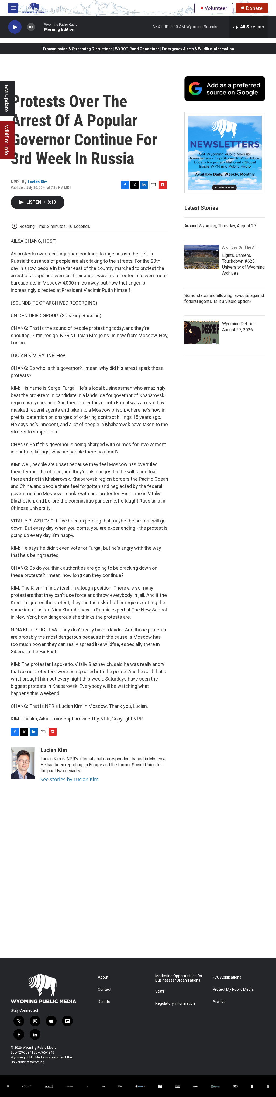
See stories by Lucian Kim (69, 779)
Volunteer (216, 8)
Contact (104, 989)
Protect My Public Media (233, 989)
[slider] (39, 27)
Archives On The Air (239, 247)
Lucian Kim (38, 181)
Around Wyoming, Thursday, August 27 (220, 225)
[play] (15, 27)
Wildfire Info (7, 140)
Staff (159, 991)
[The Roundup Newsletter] (225, 152)
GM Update (7, 98)
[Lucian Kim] (23, 763)
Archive (219, 1002)
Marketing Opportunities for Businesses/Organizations (178, 978)
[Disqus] (138, 885)
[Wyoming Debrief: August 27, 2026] (201, 332)
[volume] (31, 27)
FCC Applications (227, 977)
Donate (254, 8)
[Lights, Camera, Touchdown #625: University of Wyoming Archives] (201, 257)
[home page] (43, 988)
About (103, 977)
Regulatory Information (175, 1004)
